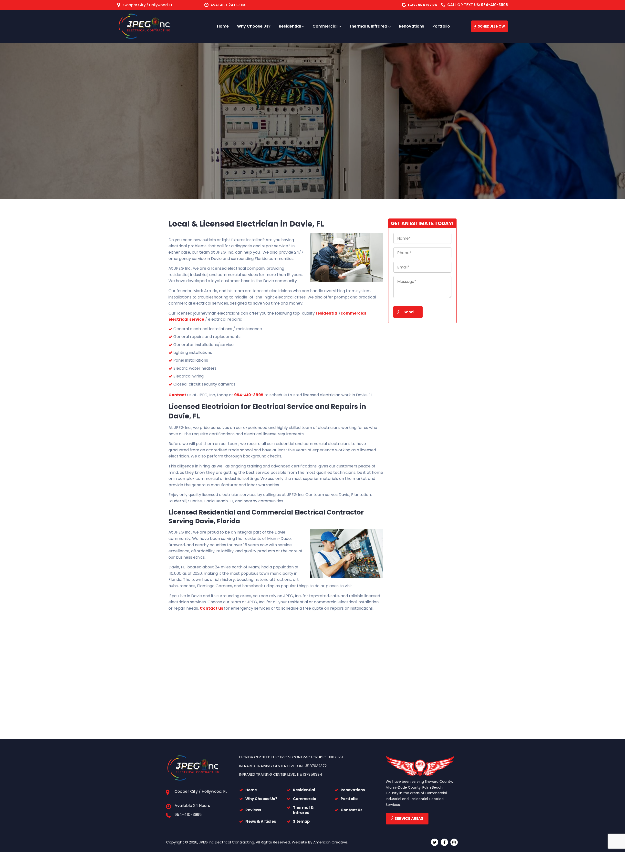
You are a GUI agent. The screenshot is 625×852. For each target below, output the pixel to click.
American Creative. (330, 842)
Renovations (353, 790)
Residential (304, 790)
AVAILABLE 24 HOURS (228, 4)
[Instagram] (454, 842)
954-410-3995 (188, 814)
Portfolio (349, 798)
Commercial (305, 798)
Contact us (211, 608)
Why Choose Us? (261, 798)
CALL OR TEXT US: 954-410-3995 (477, 4)
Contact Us (352, 809)
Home (251, 790)
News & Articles (260, 821)
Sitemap (301, 821)
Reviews (253, 809)
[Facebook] (444, 842)
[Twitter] (434, 842)
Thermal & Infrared (303, 810)
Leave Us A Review (423, 5)
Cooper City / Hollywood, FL (148, 4)
